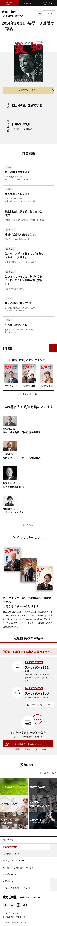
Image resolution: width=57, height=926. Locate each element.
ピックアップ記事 (11, 853)
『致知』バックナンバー (13, 860)
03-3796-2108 (37, 693)
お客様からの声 (10, 874)
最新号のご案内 (10, 846)
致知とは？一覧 (47, 772)
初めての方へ (9, 840)
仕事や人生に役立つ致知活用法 (17, 888)
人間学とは (8, 881)
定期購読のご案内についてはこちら (29, 749)
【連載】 (7, 348)
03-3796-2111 (37, 667)
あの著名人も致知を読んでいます (18, 867)
